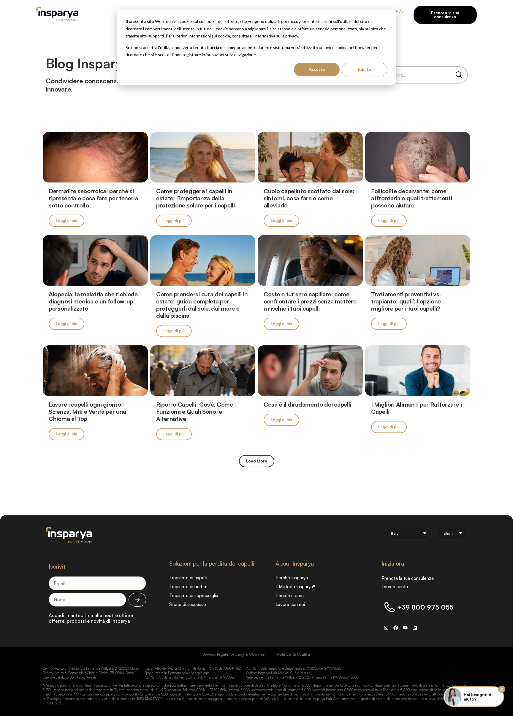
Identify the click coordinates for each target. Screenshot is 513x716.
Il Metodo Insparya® (295, 586)
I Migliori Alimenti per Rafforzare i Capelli (416, 408)
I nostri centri (394, 586)
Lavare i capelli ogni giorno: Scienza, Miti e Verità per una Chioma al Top (87, 411)
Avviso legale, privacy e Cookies (234, 654)
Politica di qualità (293, 654)
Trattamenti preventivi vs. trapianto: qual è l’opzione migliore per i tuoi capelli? (406, 301)
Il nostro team (290, 595)
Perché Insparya (292, 577)
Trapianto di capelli (188, 577)
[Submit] (137, 600)
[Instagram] (386, 627)
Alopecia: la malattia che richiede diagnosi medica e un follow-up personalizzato (93, 301)
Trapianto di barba (187, 586)
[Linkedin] (414, 627)
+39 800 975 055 (425, 607)
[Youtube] (405, 627)
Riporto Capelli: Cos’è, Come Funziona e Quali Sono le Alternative (194, 411)
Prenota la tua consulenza (407, 578)
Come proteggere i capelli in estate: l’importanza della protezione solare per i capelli (195, 198)
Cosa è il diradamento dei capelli (307, 404)
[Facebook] (395, 627)
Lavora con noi (290, 604)
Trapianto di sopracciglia (193, 595)
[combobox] (416, 75)
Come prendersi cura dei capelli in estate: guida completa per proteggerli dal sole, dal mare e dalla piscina (202, 304)
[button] (256, 461)
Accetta (317, 69)
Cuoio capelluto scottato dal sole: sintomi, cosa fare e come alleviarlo (309, 198)
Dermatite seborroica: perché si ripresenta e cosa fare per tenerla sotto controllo (93, 198)
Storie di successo (187, 604)
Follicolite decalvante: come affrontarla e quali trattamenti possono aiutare (411, 198)
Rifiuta (364, 69)
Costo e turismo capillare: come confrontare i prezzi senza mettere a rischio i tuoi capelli (310, 301)
